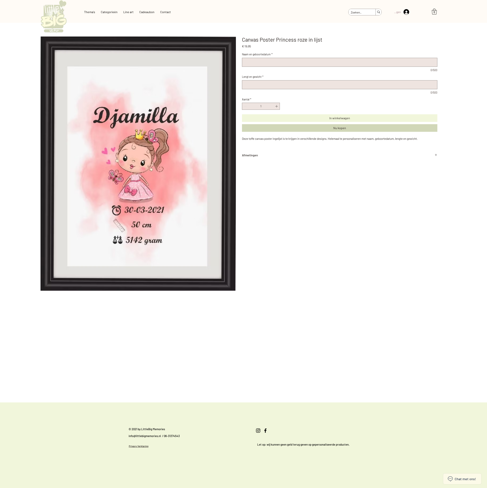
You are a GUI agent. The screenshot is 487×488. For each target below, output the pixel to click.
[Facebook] (265, 430)
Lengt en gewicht (252, 76)
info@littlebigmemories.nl (145, 436)
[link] (434, 11)
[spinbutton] (261, 106)
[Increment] (277, 106)
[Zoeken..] (378, 12)
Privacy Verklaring (138, 446)
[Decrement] (245, 106)
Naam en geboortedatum (257, 54)
